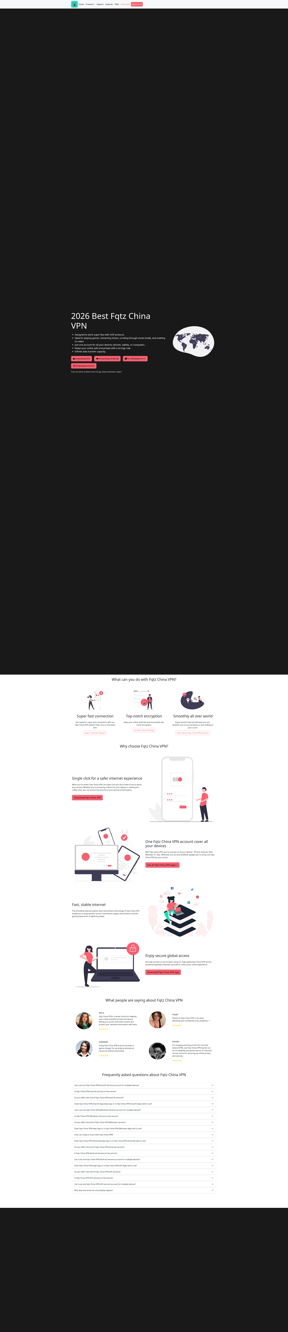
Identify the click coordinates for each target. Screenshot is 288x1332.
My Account (137, 4)
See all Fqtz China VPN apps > (162, 865)
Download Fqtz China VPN (87, 797)
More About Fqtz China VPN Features (193, 733)
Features (109, 4)
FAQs (117, 4)
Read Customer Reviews (95, 733)
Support (100, 4)
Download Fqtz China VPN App (163, 972)
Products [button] (89, 4)
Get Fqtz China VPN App (144, 730)
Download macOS (85, 365)
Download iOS (82, 358)
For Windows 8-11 (136, 358)
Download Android (109, 358)
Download (125, 4)
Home (81, 4)
